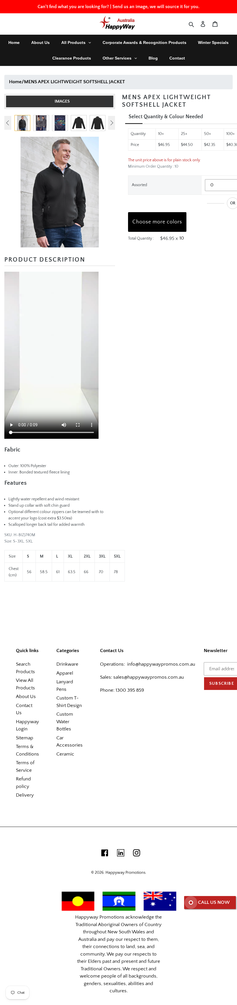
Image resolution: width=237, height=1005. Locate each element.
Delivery (25, 795)
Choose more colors (157, 222)
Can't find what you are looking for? (73, 6)
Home (15, 81)
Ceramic (65, 754)
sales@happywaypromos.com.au (148, 677)
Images (62, 101)
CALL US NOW (214, 902)
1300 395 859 (129, 690)
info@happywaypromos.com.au (161, 664)
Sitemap (24, 738)
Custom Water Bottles (64, 722)
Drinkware (67, 664)
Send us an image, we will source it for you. (155, 6)
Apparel (64, 673)
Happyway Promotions (125, 872)
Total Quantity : (141, 238)
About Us (26, 696)
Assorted (139, 185)
